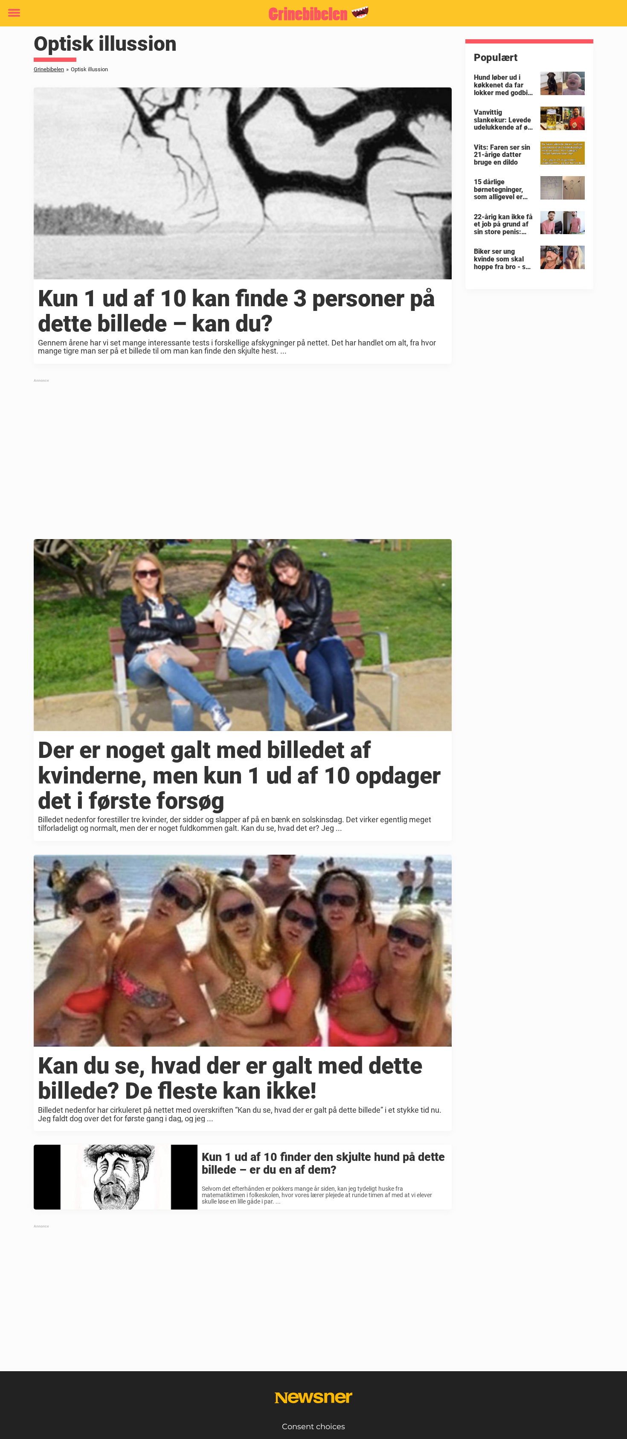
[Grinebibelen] (310, 13)
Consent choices (313, 1426)
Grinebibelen (49, 69)
